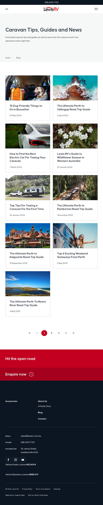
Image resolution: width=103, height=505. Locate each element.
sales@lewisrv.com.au (31, 436)
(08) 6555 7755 (28, 442)
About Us (42, 401)
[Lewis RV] (51, 9)
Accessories (11, 401)
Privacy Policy (27, 489)
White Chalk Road (41, 495)
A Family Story (44, 406)
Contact (42, 419)
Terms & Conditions (43, 489)
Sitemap (57, 489)
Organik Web (20, 495)
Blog (40, 412)
